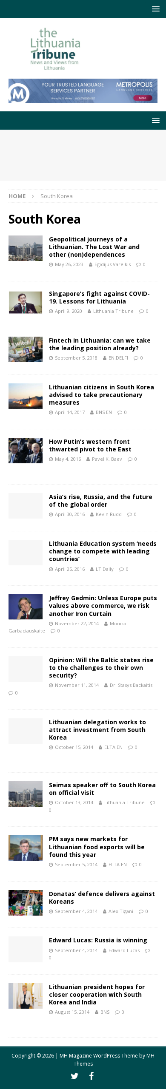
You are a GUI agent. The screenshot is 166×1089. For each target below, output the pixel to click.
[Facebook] (91, 1076)
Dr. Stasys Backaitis (131, 685)
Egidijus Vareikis (112, 264)
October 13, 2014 (74, 802)
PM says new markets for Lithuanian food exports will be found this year (97, 846)
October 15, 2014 (74, 747)
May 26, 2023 (69, 264)
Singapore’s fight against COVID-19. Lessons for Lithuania (99, 297)
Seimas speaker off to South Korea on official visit (102, 789)
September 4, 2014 (76, 911)
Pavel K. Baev (107, 459)
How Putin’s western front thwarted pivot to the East (90, 445)
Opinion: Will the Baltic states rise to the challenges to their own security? (101, 667)
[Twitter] (74, 1076)
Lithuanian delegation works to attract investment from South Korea (97, 729)
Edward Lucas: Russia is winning (98, 940)
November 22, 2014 (77, 623)
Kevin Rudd (109, 514)
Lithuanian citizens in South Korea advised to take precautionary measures (101, 394)
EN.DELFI (118, 357)
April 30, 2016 (70, 514)
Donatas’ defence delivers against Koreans (102, 897)
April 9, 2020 (68, 311)
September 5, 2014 (76, 864)
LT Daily (105, 569)
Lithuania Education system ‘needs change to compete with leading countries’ (103, 551)
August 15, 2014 (72, 1012)
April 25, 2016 (70, 569)
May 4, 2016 (68, 459)
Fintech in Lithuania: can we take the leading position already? (100, 344)
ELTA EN (113, 747)
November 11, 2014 (77, 685)
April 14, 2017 (70, 412)
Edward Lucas (124, 950)
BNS (104, 1012)
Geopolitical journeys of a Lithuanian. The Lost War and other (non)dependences (94, 246)
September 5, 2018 (76, 357)
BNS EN (104, 412)
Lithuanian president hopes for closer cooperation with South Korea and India (97, 994)
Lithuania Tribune (113, 311)
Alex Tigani (121, 911)
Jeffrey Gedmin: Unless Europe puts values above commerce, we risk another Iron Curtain (103, 605)
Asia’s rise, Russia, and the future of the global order (100, 500)
